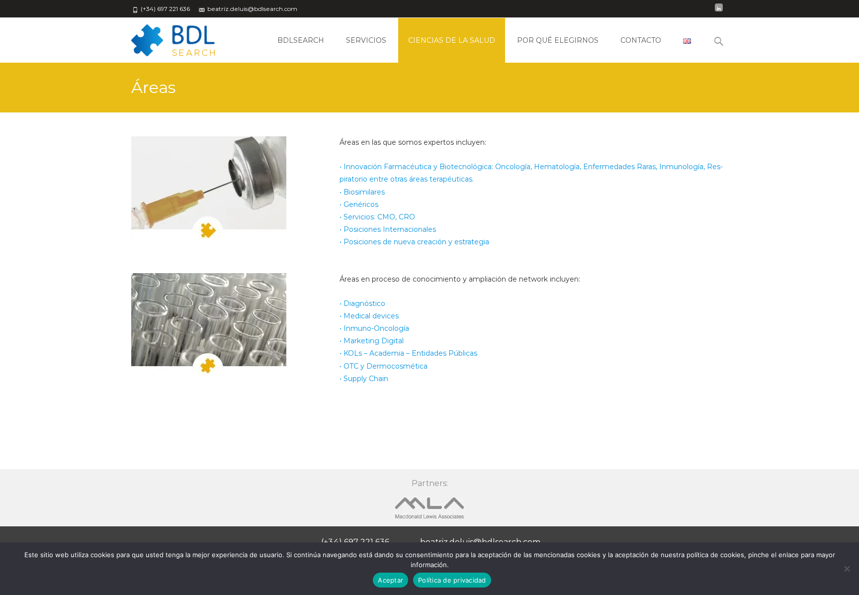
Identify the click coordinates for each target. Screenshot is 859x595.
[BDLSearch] (165, 38)
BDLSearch (300, 40)
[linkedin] (719, 12)
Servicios (366, 40)
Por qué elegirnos (558, 40)
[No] (847, 569)
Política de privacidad (452, 580)
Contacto (640, 40)
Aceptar (390, 580)
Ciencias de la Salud (451, 40)
